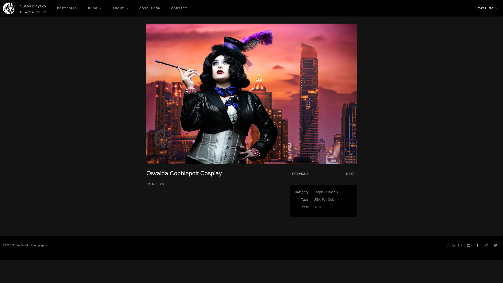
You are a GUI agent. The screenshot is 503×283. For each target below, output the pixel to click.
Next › (351, 173)
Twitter (495, 245)
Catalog (486, 8)
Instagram (468, 245)
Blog (93, 8)
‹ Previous (299, 173)
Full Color (329, 199)
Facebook (477, 245)
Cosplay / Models (326, 192)
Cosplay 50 (149, 8)
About (118, 8)
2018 (317, 207)
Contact (179, 8)
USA (317, 199)
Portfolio (67, 8)
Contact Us (454, 245)
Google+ (486, 245)
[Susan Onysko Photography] (26, 8)
